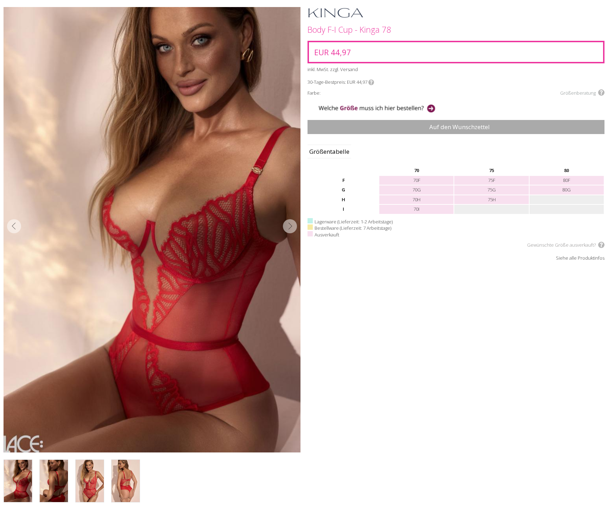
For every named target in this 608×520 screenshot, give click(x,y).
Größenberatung (578, 93)
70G (416, 189)
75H (492, 199)
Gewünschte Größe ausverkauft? (561, 245)
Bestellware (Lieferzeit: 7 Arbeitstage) (353, 228)
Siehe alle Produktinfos (580, 258)
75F (491, 180)
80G (566, 189)
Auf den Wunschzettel (459, 127)
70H (416, 199)
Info (371, 82)
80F (566, 180)
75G (491, 189)
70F (416, 180)
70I (416, 209)
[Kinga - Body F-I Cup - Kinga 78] (152, 229)
